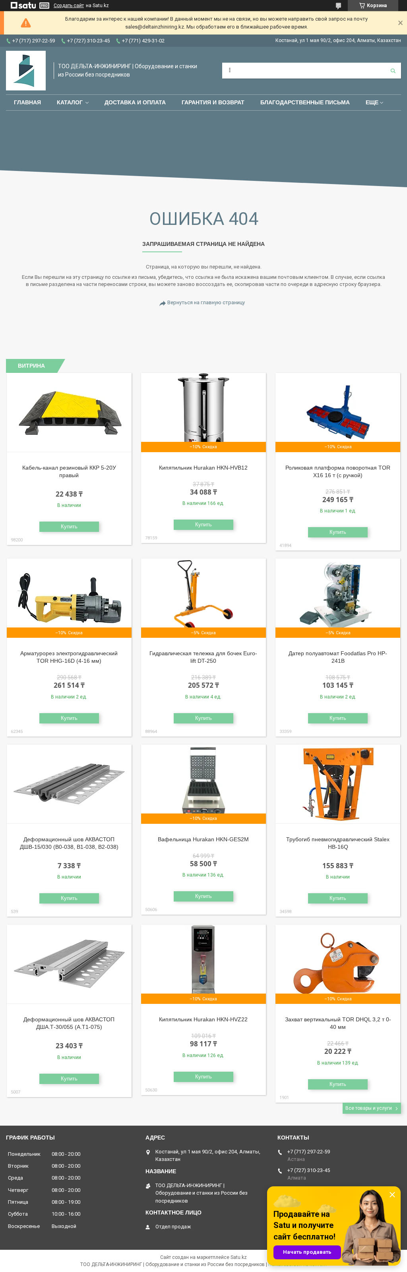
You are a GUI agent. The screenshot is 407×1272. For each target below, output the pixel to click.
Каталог (70, 102)
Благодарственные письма (305, 102)
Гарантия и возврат (213, 102)
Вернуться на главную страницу (206, 302)
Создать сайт (69, 5)
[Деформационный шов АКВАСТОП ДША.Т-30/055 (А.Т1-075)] (69, 964)
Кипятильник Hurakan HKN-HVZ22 (203, 1019)
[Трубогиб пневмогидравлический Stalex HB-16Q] (337, 784)
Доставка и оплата (135, 102)
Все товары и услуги (368, 1108)
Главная (27, 102)
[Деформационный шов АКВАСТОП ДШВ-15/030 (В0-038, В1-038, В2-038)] (69, 784)
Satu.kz (239, 1257)
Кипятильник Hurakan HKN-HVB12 (203, 467)
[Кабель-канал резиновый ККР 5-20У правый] (69, 412)
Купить (69, 527)
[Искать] (393, 71)
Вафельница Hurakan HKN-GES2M (203, 839)
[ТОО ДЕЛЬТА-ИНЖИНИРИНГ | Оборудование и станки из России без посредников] (26, 70)
